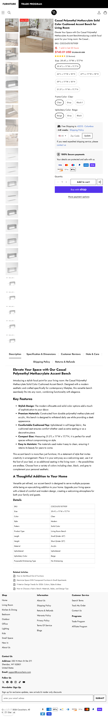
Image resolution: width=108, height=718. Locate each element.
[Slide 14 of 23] (11, 211)
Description (15, 354)
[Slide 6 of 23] (11, 97)
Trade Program (78, 621)
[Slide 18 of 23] (11, 268)
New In (5, 642)
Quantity (59, 176)
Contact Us (77, 610)
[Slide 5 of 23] (11, 82)
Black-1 (80, 102)
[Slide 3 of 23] (11, 54)
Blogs (39, 630)
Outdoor (5, 619)
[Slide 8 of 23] (11, 125)
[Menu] (3, 13)
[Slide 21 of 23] (11, 311)
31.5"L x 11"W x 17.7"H (67, 89)
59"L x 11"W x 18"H (66, 81)
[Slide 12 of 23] (11, 182)
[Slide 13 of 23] (11, 197)
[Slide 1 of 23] (11, 25)
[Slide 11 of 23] (11, 168)
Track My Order (79, 605)
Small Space (7, 638)
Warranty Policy (44, 615)
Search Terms (77, 600)
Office (5, 623)
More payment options (78, 196)
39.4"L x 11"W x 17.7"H (67, 66)
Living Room (7, 605)
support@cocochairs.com (20, 672)
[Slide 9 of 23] (11, 139)
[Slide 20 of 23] (11, 297)
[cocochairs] (54, 13)
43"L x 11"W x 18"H (66, 74)
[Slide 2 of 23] (11, 39)
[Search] (9, 13)
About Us (6, 647)
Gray (69, 102)
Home (4, 600)
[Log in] (99, 13)
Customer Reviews (71, 354)
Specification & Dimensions (41, 354)
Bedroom (6, 614)
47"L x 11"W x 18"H (89, 74)
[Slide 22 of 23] (11, 326)
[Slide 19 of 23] (11, 283)
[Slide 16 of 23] (11, 240)
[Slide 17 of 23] (11, 254)
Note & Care (92, 354)
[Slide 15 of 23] (11, 225)
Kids (4, 633)
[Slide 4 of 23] (11, 68)
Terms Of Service (44, 625)
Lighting (5, 628)
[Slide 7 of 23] (11, 111)
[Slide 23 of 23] (11, 340)
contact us (61, 144)
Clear (59, 102)
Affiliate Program (79, 626)
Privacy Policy (43, 620)
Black (79, 115)
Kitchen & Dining (9, 609)
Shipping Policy (41, 362)
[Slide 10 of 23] (11, 154)
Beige (59, 115)
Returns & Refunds (65, 362)
